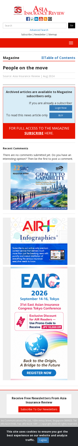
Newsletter (40, 34)
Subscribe (26, 34)
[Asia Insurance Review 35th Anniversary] (39, 10)
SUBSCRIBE (34, 133)
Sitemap (52, 34)
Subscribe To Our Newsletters (39, 409)
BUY (60, 115)
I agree (43, 440)
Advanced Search (39, 30)
